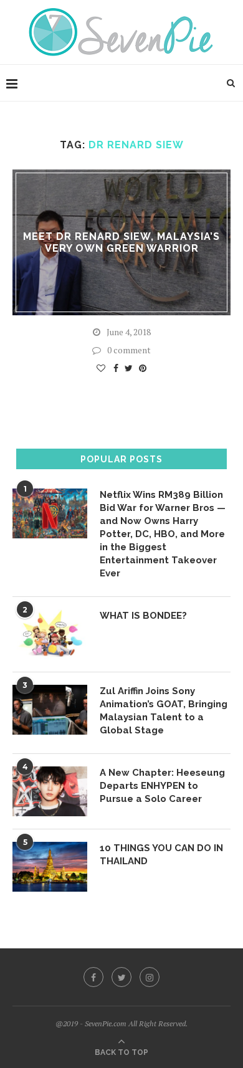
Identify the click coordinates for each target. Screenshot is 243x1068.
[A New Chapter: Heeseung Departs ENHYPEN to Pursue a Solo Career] (49, 791)
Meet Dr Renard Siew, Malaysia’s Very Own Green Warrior (121, 242)
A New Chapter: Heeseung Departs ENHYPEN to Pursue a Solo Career (162, 785)
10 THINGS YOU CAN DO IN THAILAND (161, 854)
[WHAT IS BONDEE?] (49, 634)
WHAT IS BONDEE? (143, 615)
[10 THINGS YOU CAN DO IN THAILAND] (49, 867)
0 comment (129, 350)
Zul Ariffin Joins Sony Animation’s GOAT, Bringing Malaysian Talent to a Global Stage (163, 710)
